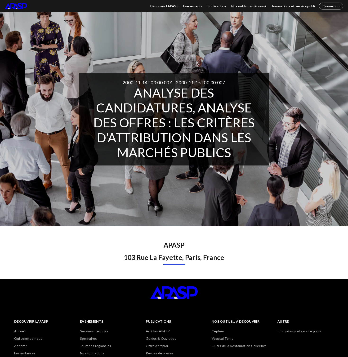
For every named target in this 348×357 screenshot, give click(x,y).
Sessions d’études (94, 331)
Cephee (218, 331)
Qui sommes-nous (28, 338)
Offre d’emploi (157, 346)
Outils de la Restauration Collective (239, 346)
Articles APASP (158, 331)
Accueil (20, 331)
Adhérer (20, 346)
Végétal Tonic (222, 338)
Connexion (331, 6)
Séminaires (88, 338)
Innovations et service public (294, 6)
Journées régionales (95, 346)
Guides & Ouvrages (161, 338)
